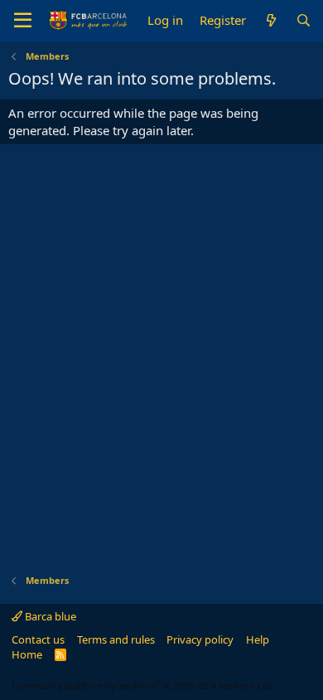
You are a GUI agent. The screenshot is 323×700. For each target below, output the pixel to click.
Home (27, 654)
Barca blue (49, 616)
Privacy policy (200, 639)
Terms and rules (116, 639)
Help (257, 639)
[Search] (303, 20)
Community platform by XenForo (143, 685)
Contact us (38, 639)
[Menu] (22, 20)
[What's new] (270, 20)
